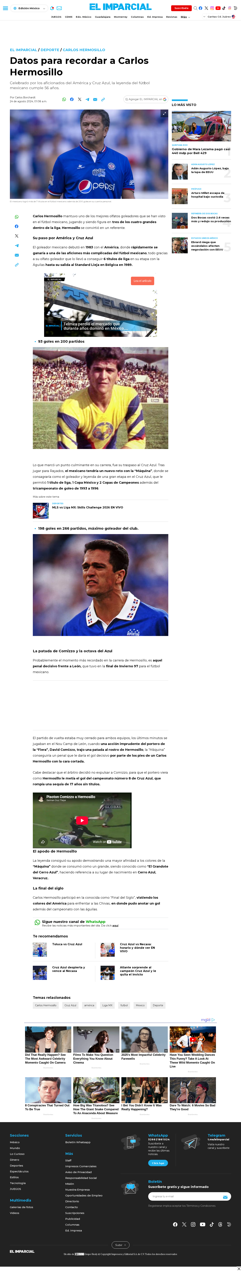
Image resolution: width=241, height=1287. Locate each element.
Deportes (16, 1165)
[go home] (22, 1251)
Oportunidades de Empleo (84, 1195)
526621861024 (159, 1139)
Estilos (14, 1177)
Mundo (15, 1148)
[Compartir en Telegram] (87, 99)
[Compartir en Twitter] (79, 99)
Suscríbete (181, 8)
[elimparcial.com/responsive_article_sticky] (239, 1268)
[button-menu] (5, 8)
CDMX (68, 16)
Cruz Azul (70, 1005)
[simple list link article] (201, 127)
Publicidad (72, 1218)
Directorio (72, 1201)
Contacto (71, 1207)
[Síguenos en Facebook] (200, 7)
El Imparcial (23, 50)
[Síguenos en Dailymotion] (235, 7)
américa (89, 1005)
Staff (68, 1160)
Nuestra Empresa (77, 1189)
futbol (124, 1005)
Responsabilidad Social (81, 1178)
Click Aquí (158, 1163)
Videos (14, 1213)
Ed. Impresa (155, 16)
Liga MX (107, 1005)
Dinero (14, 1159)
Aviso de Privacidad (78, 1172)
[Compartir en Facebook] (71, 99)
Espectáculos (19, 1171)
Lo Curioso (17, 1154)
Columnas (137, 16)
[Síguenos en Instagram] (212, 7)
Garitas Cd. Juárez (219, 16)
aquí (115, 925)
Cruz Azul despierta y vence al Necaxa (68, 969)
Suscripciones (74, 1213)
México (15, 1142)
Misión (69, 1183)
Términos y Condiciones (200, 1205)
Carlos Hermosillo (84, 50)
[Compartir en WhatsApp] (64, 99)
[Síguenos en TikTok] (224, 7)
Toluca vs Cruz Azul (67, 944)
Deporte (50, 50)
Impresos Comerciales (81, 1166)
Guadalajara (102, 16)
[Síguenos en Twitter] (206, 7)
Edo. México (83, 16)
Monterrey (120, 16)
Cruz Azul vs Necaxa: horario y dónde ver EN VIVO (137, 948)
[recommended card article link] (41, 511)
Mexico (140, 1005)
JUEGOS (56, 16)
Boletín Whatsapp (78, 1142)
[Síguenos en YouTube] (218, 7)
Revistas (171, 16)
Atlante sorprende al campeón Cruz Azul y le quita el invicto (138, 971)
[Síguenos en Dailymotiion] (229, 1224)
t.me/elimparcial (218, 1139)
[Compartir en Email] (95, 99)
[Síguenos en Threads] (230, 7)
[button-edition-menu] (204, 16)
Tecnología (18, 1183)
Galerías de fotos (21, 1207)
